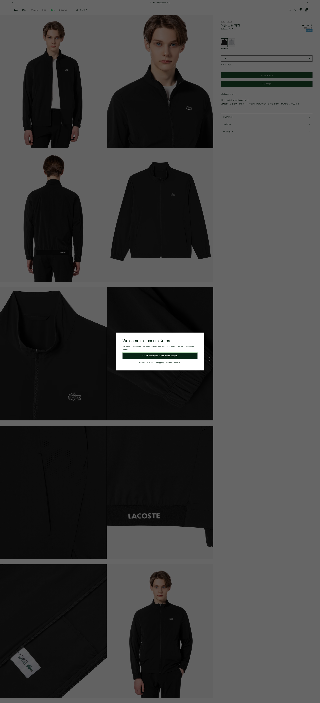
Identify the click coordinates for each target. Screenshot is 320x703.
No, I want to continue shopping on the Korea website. (160, 363)
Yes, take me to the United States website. (160, 356)
